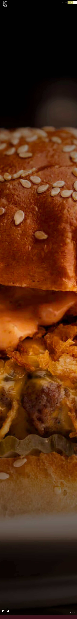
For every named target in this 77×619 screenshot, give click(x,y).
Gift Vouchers (64, 2)
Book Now (70, 2)
